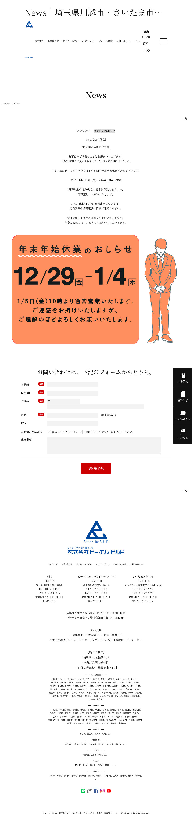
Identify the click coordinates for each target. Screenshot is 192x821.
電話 (54, 432)
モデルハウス (88, 41)
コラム (137, 41)
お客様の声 (53, 41)
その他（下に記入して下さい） (116, 432)
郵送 (75, 432)
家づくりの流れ (70, 41)
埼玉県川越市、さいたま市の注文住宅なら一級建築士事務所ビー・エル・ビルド (93, 813)
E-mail (88, 432)
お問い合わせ (123, 41)
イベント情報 (105, 41)
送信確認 (96, 468)
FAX (65, 432)
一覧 (185, 118)
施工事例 (39, 41)
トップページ (8, 103)
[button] (96, 798)
